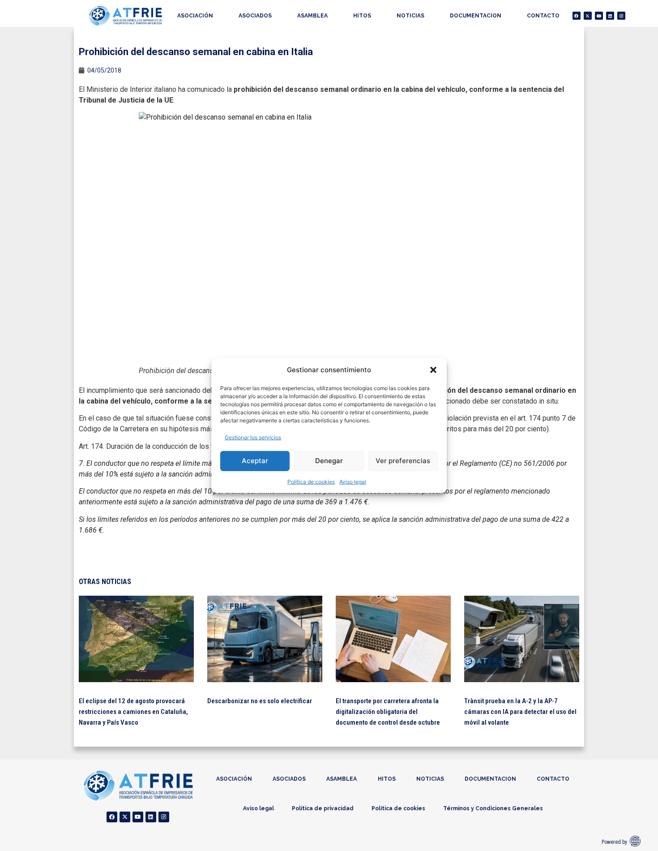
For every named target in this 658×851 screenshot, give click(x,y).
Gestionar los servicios (253, 437)
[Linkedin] (610, 16)
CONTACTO (543, 16)
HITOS (362, 16)
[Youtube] (599, 16)
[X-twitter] (588, 16)
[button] (433, 369)
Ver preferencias (403, 460)
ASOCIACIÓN (195, 16)
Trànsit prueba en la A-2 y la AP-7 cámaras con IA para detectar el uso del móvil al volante (520, 711)
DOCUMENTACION (475, 16)
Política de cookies (311, 481)
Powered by (614, 842)
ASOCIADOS (255, 16)
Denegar (329, 460)
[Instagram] (621, 16)
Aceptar (255, 460)
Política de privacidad (323, 808)
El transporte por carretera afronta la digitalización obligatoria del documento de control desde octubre (388, 711)
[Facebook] (577, 16)
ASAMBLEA (312, 16)
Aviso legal (352, 481)
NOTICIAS (410, 16)
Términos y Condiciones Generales (493, 808)
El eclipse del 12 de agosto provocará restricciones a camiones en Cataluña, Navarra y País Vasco (133, 711)
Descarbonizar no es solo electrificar (259, 701)
